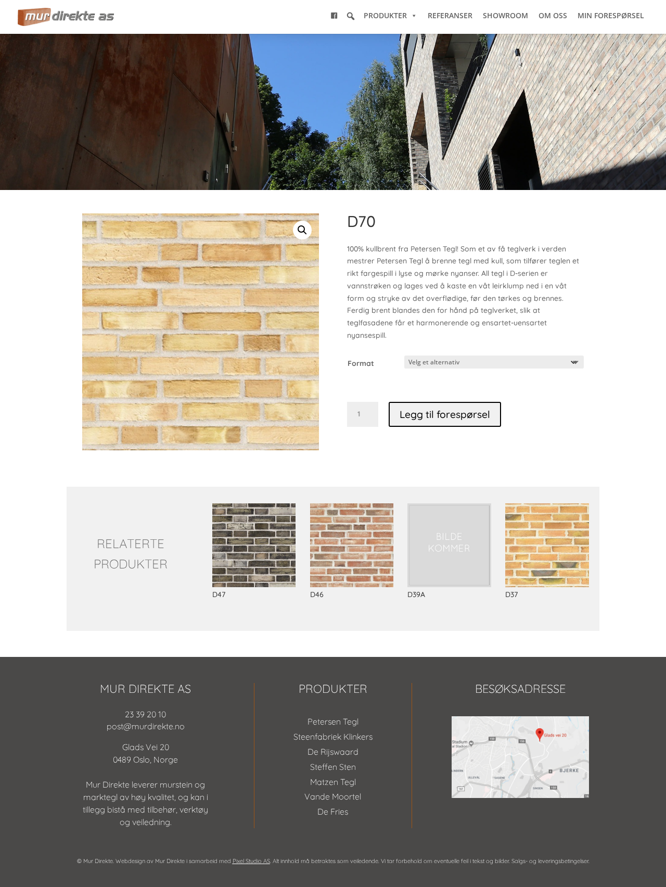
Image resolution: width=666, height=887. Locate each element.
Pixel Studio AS (251, 861)
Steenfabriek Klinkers (333, 736)
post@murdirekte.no (146, 726)
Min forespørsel (611, 15)
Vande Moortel (332, 796)
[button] (350, 16)
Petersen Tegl (333, 721)
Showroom (505, 15)
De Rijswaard (333, 751)
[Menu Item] (334, 15)
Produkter (385, 15)
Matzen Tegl (333, 782)
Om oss (553, 15)
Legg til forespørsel (445, 414)
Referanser (450, 15)
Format (361, 363)
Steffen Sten (333, 767)
